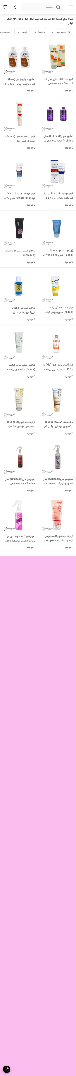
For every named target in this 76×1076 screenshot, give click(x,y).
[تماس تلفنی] (6, 1069)
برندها (41, 32)
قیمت (24, 32)
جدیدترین (61, 32)
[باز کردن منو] (70, 7)
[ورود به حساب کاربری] (15, 7)
